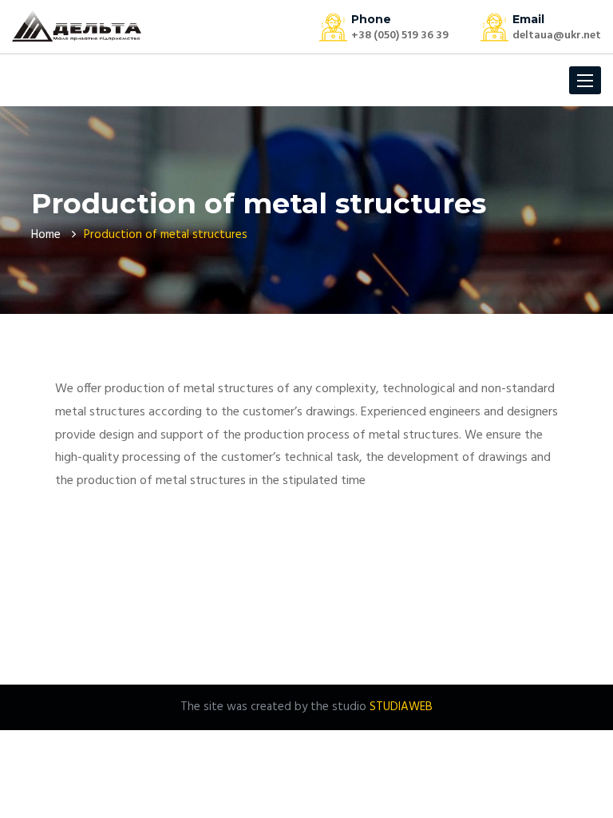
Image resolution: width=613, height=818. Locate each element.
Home (46, 234)
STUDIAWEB (401, 707)
